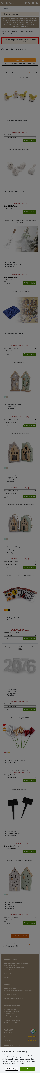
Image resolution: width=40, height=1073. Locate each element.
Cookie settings (12, 1069)
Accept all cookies (27, 1069)
